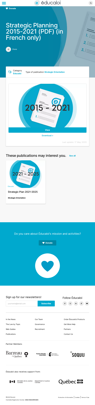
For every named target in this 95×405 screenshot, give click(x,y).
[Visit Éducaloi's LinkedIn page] (76, 303)
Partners (67, 329)
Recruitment (40, 329)
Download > (47, 135)
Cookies (77, 397)
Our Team (39, 319)
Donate (12, 8)
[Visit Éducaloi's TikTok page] (81, 303)
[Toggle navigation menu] (4, 3)
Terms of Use (85, 397)
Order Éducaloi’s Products (74, 319)
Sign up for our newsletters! (23, 297)
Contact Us (68, 334)
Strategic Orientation (54, 72)
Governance (40, 324)
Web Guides (10, 329)
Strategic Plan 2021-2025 (23, 191)
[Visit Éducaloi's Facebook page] (65, 303)
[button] (79, 3)
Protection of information (65, 397)
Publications (11, 334)
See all (72, 155)
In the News (10, 319)
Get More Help (69, 324)
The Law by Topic (13, 324)
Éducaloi (17, 73)
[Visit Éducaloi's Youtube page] (87, 303)
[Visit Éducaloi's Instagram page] (70, 303)
